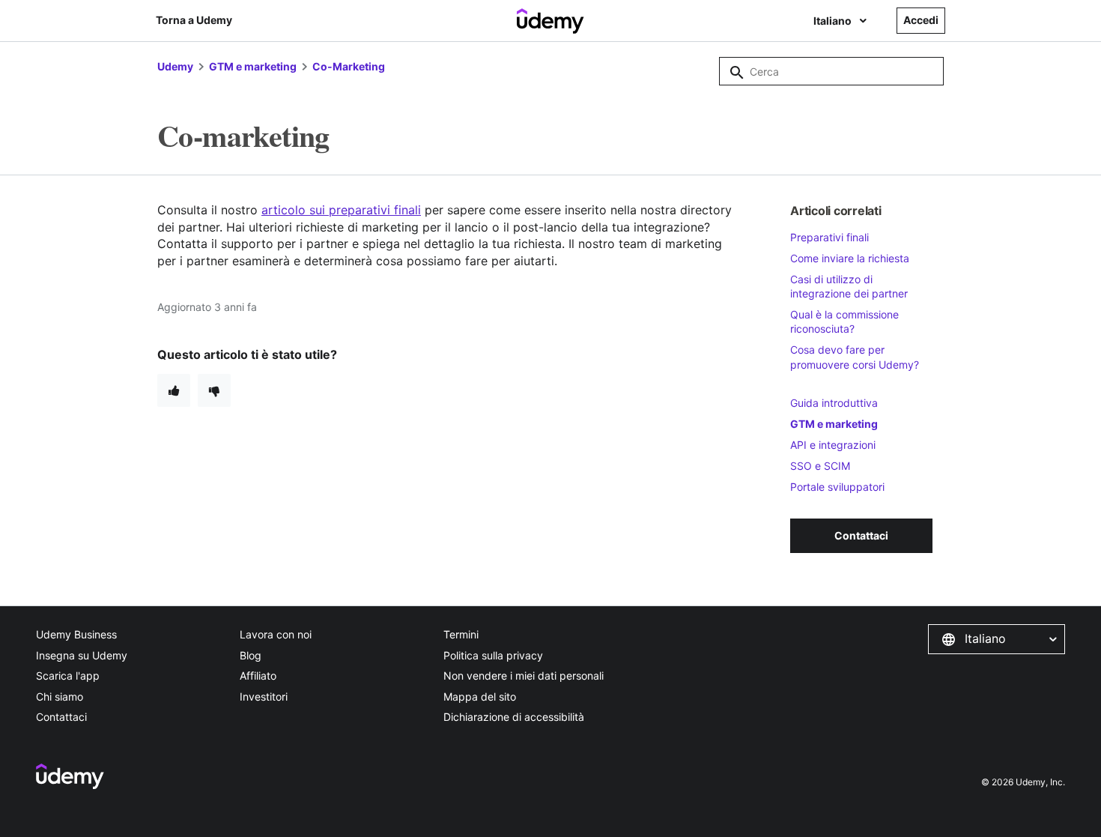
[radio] (173, 390)
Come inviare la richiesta (849, 258)
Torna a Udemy (194, 19)
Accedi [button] (920, 19)
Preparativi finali (829, 237)
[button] (996, 639)
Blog (250, 655)
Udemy (175, 66)
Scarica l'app (68, 675)
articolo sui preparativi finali (341, 209)
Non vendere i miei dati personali (523, 675)
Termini (461, 634)
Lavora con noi (276, 634)
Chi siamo (59, 696)
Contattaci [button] (861, 535)
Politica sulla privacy (493, 655)
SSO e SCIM (820, 465)
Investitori (264, 696)
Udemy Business (76, 634)
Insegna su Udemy (81, 655)
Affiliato (258, 675)
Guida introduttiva (834, 402)
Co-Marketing (348, 66)
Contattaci (61, 716)
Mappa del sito (479, 696)
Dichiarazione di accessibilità (513, 716)
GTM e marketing (253, 66)
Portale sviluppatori (837, 486)
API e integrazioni (833, 444)
